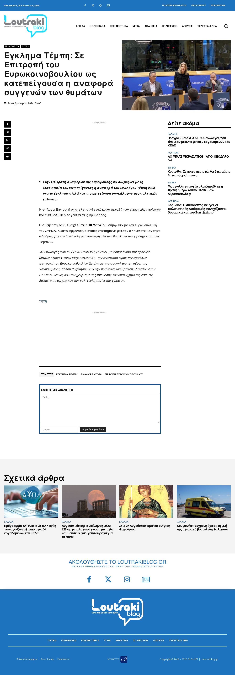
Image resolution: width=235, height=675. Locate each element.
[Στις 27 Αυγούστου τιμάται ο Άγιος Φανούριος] (146, 501)
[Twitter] (93, 6)
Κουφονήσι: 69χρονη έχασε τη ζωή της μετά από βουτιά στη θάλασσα (202, 527)
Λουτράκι (173, 152)
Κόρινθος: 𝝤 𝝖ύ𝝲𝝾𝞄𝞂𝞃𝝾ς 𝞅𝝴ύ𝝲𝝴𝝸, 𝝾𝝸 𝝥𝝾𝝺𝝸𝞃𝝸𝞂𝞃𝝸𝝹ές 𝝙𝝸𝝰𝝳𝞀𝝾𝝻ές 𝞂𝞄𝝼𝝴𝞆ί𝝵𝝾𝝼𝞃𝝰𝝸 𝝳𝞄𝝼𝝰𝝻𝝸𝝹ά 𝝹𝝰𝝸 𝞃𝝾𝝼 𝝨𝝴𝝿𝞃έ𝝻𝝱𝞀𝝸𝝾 (197, 209)
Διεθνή (25, 46)
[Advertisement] (100, 148)
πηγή (43, 300)
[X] (7, 132)
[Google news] (108, 6)
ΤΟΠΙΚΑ (172, 167)
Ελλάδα (172, 134)
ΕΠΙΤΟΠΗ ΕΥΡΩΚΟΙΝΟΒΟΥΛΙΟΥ (124, 374)
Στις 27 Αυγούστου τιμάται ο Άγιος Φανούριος (144, 527)
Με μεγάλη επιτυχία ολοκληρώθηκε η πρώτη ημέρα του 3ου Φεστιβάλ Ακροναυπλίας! (195, 190)
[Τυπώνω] (7, 156)
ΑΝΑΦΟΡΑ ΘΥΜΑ (91, 374)
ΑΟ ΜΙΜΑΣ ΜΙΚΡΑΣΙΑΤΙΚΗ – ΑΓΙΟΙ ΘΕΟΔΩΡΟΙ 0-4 (198, 158)
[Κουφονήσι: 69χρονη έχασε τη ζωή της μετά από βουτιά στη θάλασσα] (204, 501)
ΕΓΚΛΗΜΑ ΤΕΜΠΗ (67, 374)
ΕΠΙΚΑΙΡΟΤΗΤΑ (12, 46)
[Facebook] (85, 6)
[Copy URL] (7, 148)
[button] (226, 26)
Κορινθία (173, 201)
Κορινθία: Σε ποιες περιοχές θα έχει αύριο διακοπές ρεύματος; (199, 173)
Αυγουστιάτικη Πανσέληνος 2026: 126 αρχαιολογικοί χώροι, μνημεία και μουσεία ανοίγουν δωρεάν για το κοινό (87, 531)
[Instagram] (101, 6)
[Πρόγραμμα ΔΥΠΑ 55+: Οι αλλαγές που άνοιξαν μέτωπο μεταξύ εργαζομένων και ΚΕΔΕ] (31, 501)
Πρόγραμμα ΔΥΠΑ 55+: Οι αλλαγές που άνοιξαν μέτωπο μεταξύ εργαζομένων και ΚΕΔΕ (199, 141)
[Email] (7, 140)
